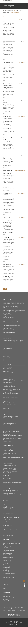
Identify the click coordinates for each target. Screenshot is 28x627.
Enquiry (23, 19)
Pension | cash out (6, 567)
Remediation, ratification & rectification (11, 597)
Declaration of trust (7, 116)
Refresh (4, 359)
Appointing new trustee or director (10, 541)
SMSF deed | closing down (8, 577)
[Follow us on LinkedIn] (24, 586)
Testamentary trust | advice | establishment (11, 529)
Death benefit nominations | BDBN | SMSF (11, 543)
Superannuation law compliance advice (11, 333)
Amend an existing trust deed (8, 20)
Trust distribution (6, 237)
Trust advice (5, 447)
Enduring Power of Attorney (8, 507)
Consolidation (6, 360)
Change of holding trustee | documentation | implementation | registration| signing (12, 393)
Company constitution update (9, 349)
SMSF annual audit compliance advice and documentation (11, 330)
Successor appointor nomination (7, 194)
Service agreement (7, 441)
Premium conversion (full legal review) (10, 306)
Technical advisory (6, 596)
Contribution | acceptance (8, 550)
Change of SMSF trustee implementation (11, 402)
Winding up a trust (7, 264)
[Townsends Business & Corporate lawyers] (14, 615)
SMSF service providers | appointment (10, 576)
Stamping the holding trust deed (10, 385)
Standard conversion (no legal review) (10, 305)
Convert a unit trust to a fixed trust (8, 101)
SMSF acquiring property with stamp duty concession (14, 388)
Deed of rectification (7, 370)
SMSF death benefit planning (9, 332)
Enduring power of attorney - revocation (11, 508)
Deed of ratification (7, 368)
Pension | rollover (6, 570)
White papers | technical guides (9, 594)
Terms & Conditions (14, 620)
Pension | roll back (6, 568)
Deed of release (6, 371)
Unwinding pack (6, 408)
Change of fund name (7, 316)
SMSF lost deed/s (6, 313)
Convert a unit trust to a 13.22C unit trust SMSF (8, 84)
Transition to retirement (8, 357)
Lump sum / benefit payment (9, 561)
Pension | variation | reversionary (9, 573)
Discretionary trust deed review (8, 138)
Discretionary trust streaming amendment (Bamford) (13, 457)
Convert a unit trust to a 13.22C (9, 469)
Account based (6, 356)
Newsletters (5, 599)
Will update (5, 500)
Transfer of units (6, 475)
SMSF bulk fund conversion (8, 317)
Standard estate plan (7, 491)
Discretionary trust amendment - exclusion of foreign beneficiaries (13, 455)
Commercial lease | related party (9, 424)
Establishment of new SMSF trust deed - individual (13, 302)
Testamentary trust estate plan (9, 493)
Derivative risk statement (8, 557)
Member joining (6, 563)
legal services (6, 12)
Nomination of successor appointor (10, 466)
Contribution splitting (7, 554)
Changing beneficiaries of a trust (8, 63)
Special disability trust (7, 155)
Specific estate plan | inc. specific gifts (10, 490)
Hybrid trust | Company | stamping (10, 432)
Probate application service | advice (10, 519)
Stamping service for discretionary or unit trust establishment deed (8, 172)
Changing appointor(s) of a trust (9, 41)
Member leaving (6, 564)
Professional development (8, 600)
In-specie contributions (7, 328)
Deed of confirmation (7, 367)
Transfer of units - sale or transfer (8, 218)
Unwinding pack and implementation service (12, 409)
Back (5, 288)
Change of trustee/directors (8, 546)
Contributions (6, 549)
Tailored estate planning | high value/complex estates (14, 494)
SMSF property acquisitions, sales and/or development (11, 400)
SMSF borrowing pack (7, 382)
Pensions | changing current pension (10, 566)
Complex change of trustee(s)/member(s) (11, 325)
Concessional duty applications (9, 386)
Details (19, 19)
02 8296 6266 (5, 587)
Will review (5, 499)
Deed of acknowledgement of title (10, 404)
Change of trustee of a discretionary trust (11, 452)
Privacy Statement (14, 621)
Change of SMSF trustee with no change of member (13, 341)
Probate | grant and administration (10, 521)
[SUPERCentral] (7, 1)
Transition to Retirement (8, 571)
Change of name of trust (8, 450)
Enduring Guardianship (7, 506)
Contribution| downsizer (8, 551)
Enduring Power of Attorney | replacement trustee (13, 314)
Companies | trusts (19, 10)
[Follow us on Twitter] (24, 584)
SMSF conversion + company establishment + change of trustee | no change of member (14, 311)
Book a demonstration (7, 602)
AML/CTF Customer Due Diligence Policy (14, 622)
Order (20, 170)
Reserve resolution (6, 574)
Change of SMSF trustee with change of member (13, 340)
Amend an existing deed (8, 379)
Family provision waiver (7, 533)
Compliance (5, 547)
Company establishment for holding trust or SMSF (13, 380)
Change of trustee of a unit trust (9, 453)
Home (4, 10)
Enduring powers (6, 504)
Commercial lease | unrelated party (10, 423)
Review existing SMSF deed (8, 372)
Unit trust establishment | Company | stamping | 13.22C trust (12, 436)
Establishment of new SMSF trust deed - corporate (13, 303)
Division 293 (5, 559)
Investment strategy (7, 560)
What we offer (10, 10)
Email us (4, 588)
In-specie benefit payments (8, 327)
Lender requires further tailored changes (11, 383)
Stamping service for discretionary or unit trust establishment (12, 483)
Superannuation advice (7, 324)
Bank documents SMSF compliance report (11, 390)
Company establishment (8, 348)
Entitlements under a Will (8, 513)
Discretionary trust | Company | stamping (11, 431)
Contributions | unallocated (8, 556)
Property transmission (7, 525)
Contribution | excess (7, 553)
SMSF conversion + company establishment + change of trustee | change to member (14, 308)
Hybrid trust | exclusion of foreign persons (11, 459)
